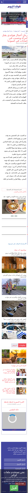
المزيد (13, 430)
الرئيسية (23, 31)
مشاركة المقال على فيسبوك (16, 244)
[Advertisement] (14, 119)
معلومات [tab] (22, 345)
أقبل (14, 488)
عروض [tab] (14, 345)
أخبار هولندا (17, 31)
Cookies (6, 483)
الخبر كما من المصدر (19, 192)
